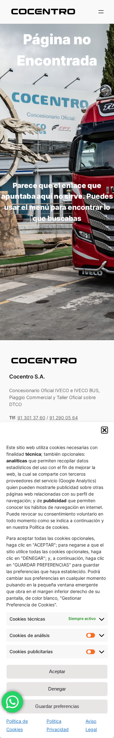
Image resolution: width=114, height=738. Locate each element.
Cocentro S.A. (27, 376)
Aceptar (57, 671)
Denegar (57, 688)
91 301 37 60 (31, 417)
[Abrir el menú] (101, 12)
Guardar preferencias (57, 706)
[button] (104, 430)
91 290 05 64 (63, 417)
